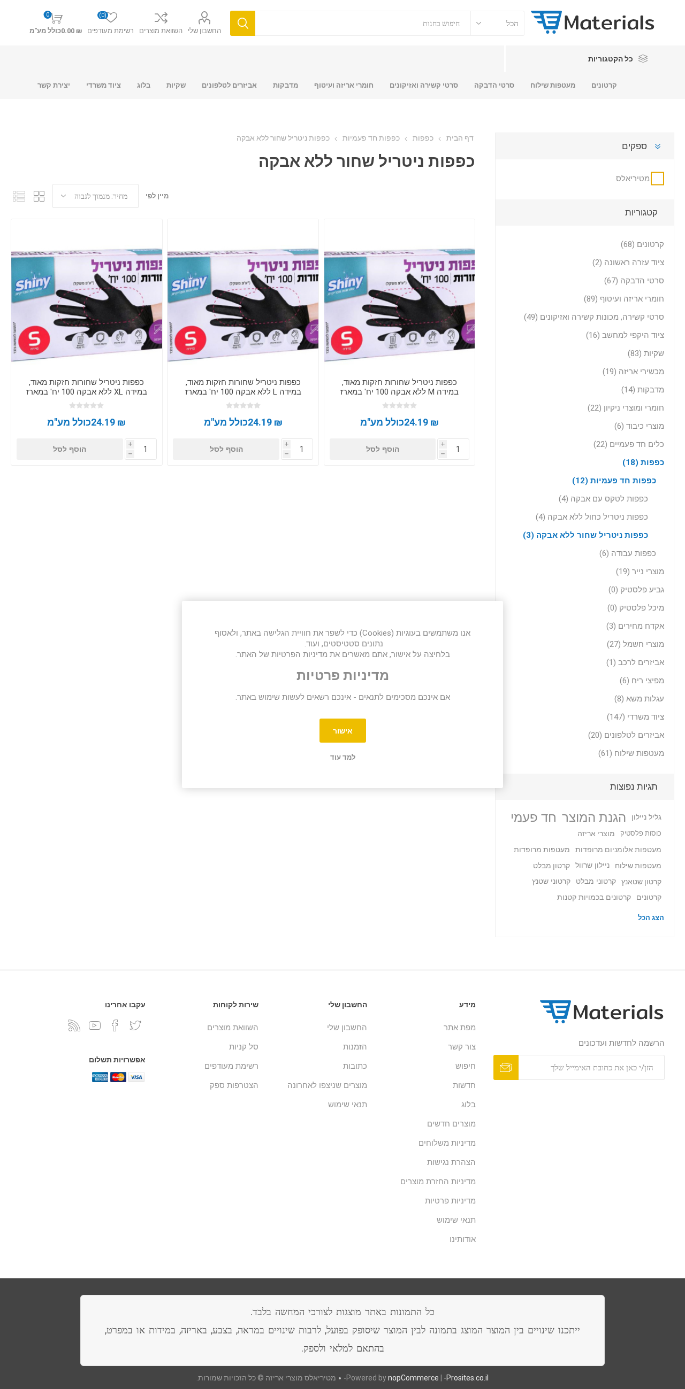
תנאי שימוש (456, 1220)
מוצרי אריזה (596, 833)
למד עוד (342, 757)
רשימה (19, 196)
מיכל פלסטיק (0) (635, 608)
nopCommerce (413, 1377)
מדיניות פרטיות (450, 1201)
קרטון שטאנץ (641, 881)
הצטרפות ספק (234, 1085)
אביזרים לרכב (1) (635, 662)
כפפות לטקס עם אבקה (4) (603, 499)
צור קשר (462, 1047)
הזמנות (355, 1047)
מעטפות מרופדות (542, 849)
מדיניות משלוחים (447, 1143)
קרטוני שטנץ (551, 881)
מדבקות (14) (642, 390)
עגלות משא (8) (639, 699)
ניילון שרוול (592, 865)
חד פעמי (534, 817)
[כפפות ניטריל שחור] (399, 294)
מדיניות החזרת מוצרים (438, 1181)
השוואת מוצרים (160, 31)
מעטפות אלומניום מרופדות (618, 849)
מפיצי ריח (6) (642, 680)
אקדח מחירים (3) (635, 626)
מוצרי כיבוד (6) (639, 426)
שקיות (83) (646, 353)
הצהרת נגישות (451, 1162)
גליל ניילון (646, 817)
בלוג (468, 1104)
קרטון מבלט (551, 865)
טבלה (39, 196)
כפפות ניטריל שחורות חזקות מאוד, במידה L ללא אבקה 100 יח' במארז (243, 387)
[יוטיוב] (94, 1025)
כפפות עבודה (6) (627, 553)
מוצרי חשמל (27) (635, 644)
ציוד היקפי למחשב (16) (625, 335)
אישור (343, 731)
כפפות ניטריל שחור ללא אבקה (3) (585, 535)
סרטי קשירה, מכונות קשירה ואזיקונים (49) (594, 317)
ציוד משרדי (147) (635, 717)
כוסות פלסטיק (640, 833)
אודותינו (463, 1239)
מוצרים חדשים (451, 1124)
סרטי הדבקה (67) (634, 280)
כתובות (355, 1066)
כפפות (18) (643, 462)
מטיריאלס (633, 178)
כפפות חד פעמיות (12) (614, 480)
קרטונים (648, 897)
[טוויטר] (135, 1025)
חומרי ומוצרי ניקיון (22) (626, 408)
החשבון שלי (204, 31)
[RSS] (74, 1025)
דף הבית (460, 138)
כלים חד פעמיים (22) (628, 444)
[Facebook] (115, 1025)
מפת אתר (460, 1027)
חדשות (464, 1085)
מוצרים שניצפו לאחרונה (327, 1085)
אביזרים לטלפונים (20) (626, 735)
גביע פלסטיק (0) (636, 590)
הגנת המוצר (594, 817)
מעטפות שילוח (638, 865)
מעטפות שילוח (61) (631, 753)
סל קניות (243, 1047)
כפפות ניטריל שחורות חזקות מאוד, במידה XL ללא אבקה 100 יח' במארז (86, 387)
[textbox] (363, 23)
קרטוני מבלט (596, 881)
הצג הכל (651, 918)
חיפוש (465, 1066)
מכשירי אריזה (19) (633, 371)
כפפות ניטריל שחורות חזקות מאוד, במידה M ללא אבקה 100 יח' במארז (399, 387)
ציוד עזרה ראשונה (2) (628, 262)
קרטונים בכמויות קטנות (594, 897)
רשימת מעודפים (231, 1066)
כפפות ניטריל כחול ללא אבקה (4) (592, 517)
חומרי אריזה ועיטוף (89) (624, 299)
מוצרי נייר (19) (640, 571)
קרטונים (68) (642, 244)
